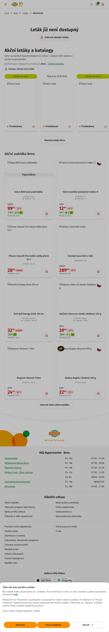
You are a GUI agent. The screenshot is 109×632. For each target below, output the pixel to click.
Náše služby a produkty (67, 502)
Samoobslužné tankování (17, 481)
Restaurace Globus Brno (17, 463)
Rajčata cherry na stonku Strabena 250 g (80, 313)
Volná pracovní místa (66, 526)
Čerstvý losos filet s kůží (80, 256)
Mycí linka (10, 486)
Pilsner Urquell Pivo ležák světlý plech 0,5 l (29, 258)
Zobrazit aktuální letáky (57, 37)
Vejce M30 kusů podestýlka (28, 192)
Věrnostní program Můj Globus (20, 507)
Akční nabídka (12, 502)
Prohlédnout (16, 126)
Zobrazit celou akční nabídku (54, 404)
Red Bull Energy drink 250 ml (29, 313)
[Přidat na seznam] (47, 214)
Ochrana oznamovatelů (16, 544)
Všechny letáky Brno (54, 140)
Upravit (86, 625)
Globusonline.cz (64, 511)
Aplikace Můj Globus (15, 511)
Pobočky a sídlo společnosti (19, 516)
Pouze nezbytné (53, 625)
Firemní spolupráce (14, 558)
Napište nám (11, 563)
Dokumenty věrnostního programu (22, 540)
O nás (58, 531)
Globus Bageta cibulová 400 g (80, 378)
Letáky (25, 13)
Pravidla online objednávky (18, 526)
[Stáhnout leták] (33, 126)
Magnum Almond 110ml (29, 378)
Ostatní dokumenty (14, 553)
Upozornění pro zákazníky (68, 516)
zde (16, 594)
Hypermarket (11, 458)
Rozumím (20, 625)
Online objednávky (65, 507)
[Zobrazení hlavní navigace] (6, 4)
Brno (16, 13)
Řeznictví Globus (13, 467)
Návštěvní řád (11, 549)
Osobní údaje (11, 531)
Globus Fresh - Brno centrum (19, 472)
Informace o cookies (15, 535)
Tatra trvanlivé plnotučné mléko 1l (80, 192)
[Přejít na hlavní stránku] (14, 4)
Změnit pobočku (56, 64)
